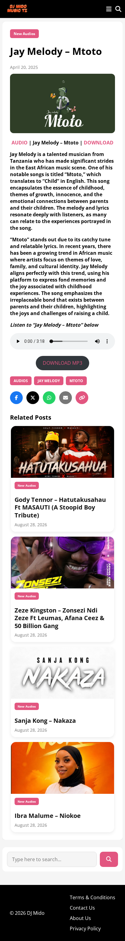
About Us (80, 918)
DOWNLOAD (98, 142)
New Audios (24, 33)
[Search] (109, 859)
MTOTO (76, 380)
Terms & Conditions (92, 897)
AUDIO (20, 142)
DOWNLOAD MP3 (62, 363)
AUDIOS (21, 380)
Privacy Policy (85, 928)
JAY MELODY (49, 380)
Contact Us (82, 907)
